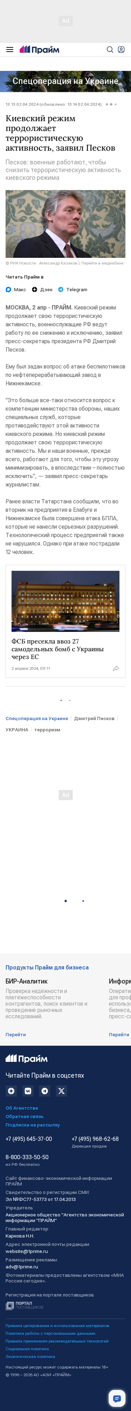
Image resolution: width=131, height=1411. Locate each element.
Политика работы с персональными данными (50, 1333)
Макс (20, 289)
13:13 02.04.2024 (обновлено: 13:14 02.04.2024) (54, 104)
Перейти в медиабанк (102, 263)
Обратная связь (25, 1116)
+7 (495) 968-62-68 (95, 1142)
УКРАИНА (17, 729)
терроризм (47, 729)
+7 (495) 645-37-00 (29, 1139)
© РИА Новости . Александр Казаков (42, 263)
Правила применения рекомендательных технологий (57, 1341)
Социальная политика (27, 1348)
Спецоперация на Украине (65, 81)
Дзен (46, 289)
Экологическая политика (30, 1356)
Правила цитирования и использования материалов (57, 1325)
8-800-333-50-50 (27, 1160)
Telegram (76, 289)
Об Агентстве (22, 1108)
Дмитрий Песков (94, 718)
